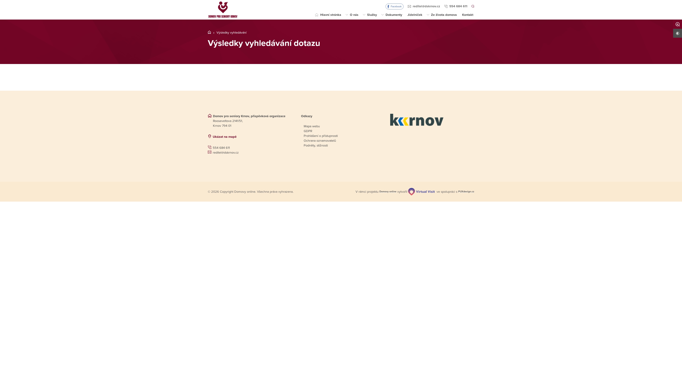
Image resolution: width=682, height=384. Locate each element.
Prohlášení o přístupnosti (321, 136)
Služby (372, 15)
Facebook (395, 6)
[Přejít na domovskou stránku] (223, 10)
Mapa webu (312, 126)
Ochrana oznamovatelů (320, 141)
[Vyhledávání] (472, 6)
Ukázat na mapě (225, 137)
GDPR (308, 131)
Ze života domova (444, 15)
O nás (354, 15)
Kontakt (467, 15)
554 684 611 (458, 6)
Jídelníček (414, 15)
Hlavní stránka (330, 15)
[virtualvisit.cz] (417, 191)
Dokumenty (394, 15)
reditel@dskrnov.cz (426, 6)
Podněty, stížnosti (316, 145)
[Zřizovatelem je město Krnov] (432, 120)
